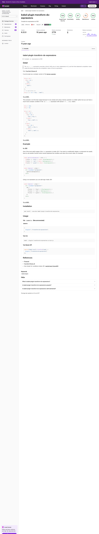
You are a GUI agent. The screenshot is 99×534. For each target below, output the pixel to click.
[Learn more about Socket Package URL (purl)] (42, 24)
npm (22, 10)
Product (25, 6)
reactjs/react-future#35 (51, 266)
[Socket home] (5, 6)
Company (42, 6)
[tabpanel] (59, 160)
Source (93, 48)
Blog (50, 6)
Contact (64, 6)
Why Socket (34, 6)
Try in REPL (26, 97)
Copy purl (38, 24)
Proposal (26, 261)
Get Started (92, 6)
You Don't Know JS (31, 71)
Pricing (56, 6)
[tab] (25, 48)
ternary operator (51, 74)
